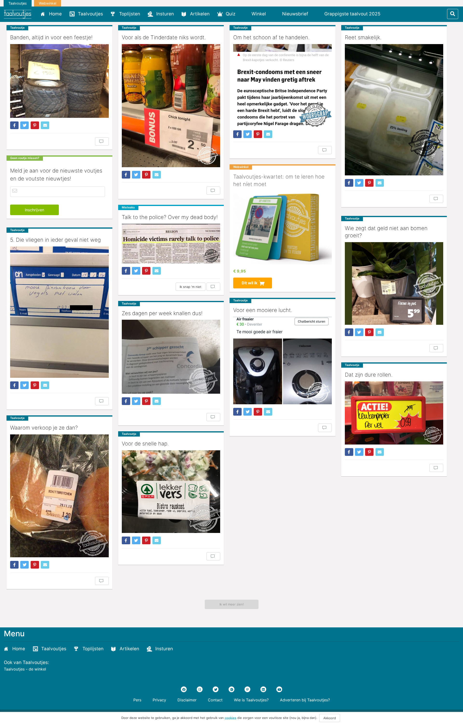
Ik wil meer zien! (231, 604)
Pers (137, 699)
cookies (230, 717)
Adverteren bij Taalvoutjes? (305, 699)
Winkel (259, 14)
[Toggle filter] (452, 14)
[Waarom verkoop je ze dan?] (59, 496)
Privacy (159, 699)
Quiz (230, 14)
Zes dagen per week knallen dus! (162, 313)
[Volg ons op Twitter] (215, 689)
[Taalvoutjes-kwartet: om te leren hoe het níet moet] (282, 227)
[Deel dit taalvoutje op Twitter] (24, 125)
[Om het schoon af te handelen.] (282, 85)
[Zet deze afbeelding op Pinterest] (35, 125)
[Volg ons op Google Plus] (231, 689)
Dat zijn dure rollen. (369, 375)
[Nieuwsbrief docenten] (392, 13)
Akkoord (329, 718)
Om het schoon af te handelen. (271, 37)
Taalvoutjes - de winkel (25, 669)
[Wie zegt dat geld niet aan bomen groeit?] (394, 283)
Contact (215, 699)
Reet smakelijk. (363, 37)
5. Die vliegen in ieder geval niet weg (55, 240)
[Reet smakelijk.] (394, 109)
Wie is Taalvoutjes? (251, 699)
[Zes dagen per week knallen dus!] (171, 356)
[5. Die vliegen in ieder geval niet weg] (59, 312)
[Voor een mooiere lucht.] (282, 360)
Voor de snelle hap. (145, 443)
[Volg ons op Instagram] (200, 689)
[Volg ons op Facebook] (184, 689)
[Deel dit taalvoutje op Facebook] (14, 125)
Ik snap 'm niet (190, 287)
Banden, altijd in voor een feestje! (51, 37)
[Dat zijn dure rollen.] (394, 413)
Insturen (165, 14)
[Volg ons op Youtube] (279, 689)
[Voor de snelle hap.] (171, 491)
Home (55, 14)
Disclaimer (187, 699)
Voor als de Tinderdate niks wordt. (164, 37)
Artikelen (200, 14)
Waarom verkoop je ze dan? (44, 428)
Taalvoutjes (17, 3)
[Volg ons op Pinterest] (247, 689)
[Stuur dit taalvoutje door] (45, 125)
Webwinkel (47, 3)
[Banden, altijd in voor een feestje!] (59, 81)
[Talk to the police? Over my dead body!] (171, 243)
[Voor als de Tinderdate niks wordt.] (171, 105)
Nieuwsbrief (295, 14)
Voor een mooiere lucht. (262, 310)
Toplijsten (129, 14)
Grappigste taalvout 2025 (352, 14)
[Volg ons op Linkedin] (263, 689)
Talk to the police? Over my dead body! (170, 217)
